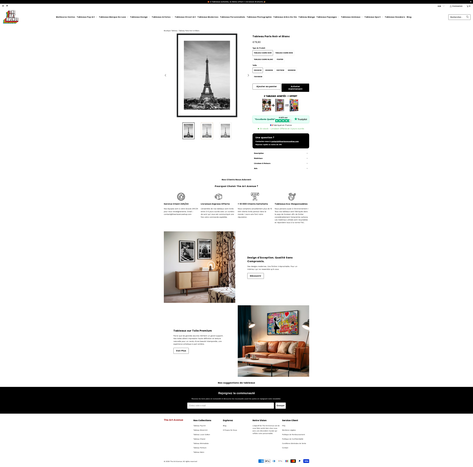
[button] (87, 17)
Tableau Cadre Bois (284, 53)
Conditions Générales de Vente (294, 443)
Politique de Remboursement (293, 434)
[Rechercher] (467, 17)
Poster (280, 59)
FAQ (283, 426)
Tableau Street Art (200, 430)
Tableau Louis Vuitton (201, 434)
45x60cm (269, 70)
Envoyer (281, 406)
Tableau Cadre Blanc (263, 59)
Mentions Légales (289, 430)
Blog (224, 426)
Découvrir (255, 275)
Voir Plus (181, 350)
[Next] (248, 75)
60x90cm (292, 70)
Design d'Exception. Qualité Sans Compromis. (270, 259)
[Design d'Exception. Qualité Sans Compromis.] (199, 267)
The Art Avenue (176, 461)
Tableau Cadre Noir (263, 53)
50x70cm (280, 70)
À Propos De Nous (230, 430)
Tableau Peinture (199, 448)
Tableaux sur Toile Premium (192, 330)
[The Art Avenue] (10, 17)
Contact (285, 448)
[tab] (281, 153)
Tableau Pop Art (199, 426)
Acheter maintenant (295, 87)
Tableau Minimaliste (201, 443)
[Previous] (166, 75)
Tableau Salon (198, 452)
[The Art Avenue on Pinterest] (7, 6)
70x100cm (258, 77)
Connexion (457, 6)
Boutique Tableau (170, 31)
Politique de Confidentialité (292, 439)
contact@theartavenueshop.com (285, 141)
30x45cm (258, 70)
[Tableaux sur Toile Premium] (273, 341)
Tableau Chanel (199, 439)
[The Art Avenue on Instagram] (3, 6)
